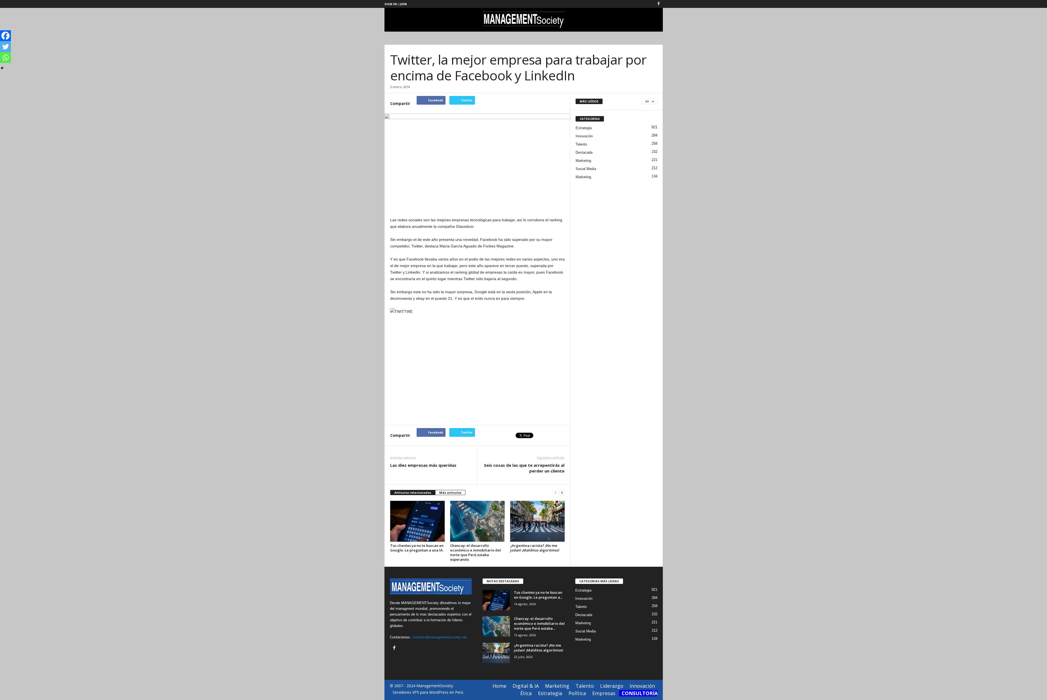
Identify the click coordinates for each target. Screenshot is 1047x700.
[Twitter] (5, 46)
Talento (581, 144)
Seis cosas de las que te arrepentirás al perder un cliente (524, 468)
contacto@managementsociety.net (439, 637)
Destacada (584, 152)
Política (577, 693)
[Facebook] (658, 4)
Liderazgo (611, 686)
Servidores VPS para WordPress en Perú (428, 692)
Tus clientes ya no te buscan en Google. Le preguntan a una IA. (417, 548)
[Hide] (2, 68)
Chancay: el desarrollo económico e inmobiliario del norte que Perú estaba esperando (475, 552)
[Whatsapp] (5, 57)
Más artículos (450, 492)
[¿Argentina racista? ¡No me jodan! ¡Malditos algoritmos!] (537, 521)
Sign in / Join (395, 4)
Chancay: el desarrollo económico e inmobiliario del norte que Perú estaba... (539, 623)
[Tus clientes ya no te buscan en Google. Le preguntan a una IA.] (417, 521)
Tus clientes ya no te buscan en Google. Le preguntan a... (538, 595)
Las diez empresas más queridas (423, 465)
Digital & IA (526, 686)
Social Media (586, 169)
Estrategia (584, 128)
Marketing (583, 161)
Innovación (584, 136)
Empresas (603, 693)
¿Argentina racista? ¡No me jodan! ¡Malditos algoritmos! (534, 548)
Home (499, 686)
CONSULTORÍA (640, 693)
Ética (526, 693)
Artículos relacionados (413, 492)
